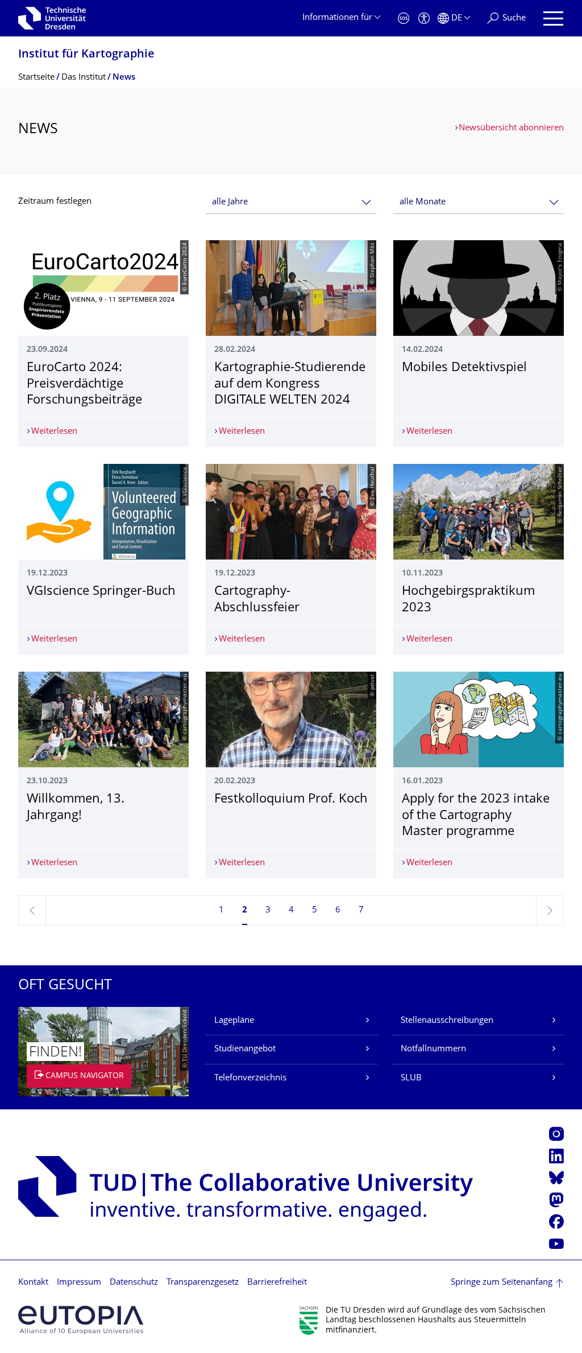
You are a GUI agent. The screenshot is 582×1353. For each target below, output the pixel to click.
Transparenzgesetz (203, 1282)
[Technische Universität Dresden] (52, 18)
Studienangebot (245, 1049)
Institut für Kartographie (86, 55)
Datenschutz (134, 1282)
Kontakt (33, 1282)
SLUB (411, 1078)
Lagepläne (234, 1021)
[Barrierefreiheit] (424, 18)
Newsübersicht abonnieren (511, 128)
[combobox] (291, 202)
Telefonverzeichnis (250, 1078)
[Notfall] (403, 18)
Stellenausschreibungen (447, 1021)
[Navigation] (553, 18)
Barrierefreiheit (277, 1282)
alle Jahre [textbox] (230, 202)
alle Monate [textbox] (423, 202)
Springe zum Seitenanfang (501, 1282)
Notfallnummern (433, 1049)
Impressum (79, 1282)
